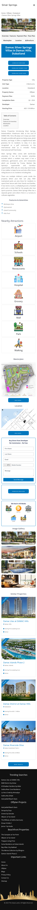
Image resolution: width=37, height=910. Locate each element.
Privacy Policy (6, 875)
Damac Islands (8, 665)
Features (13, 36)
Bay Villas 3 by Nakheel (9, 847)
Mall (18, 317)
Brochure (30, 40)
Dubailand (16, 13)
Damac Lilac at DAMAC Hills (16, 621)
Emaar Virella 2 (6, 823)
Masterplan (7, 40)
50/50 (33, 96)
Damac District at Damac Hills (16, 703)
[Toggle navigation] (34, 5)
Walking (18, 350)
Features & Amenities (9, 121)
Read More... (18, 400)
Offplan (9, 13)
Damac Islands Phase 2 (13, 662)
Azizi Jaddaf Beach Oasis (9, 799)
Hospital (18, 284)
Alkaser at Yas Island (8, 817)
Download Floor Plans (18, 73)
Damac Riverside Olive (13, 745)
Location (18, 40)
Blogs (3, 872)
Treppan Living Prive (8, 841)
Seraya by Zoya (6, 810)
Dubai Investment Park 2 (11, 748)
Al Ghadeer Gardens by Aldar (11, 786)
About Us (4, 865)
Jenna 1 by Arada (7, 826)
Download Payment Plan (19, 68)
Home (3, 13)
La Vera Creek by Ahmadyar (10, 793)
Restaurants (18, 268)
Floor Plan (31, 36)
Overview (5, 36)
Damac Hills (7, 624)
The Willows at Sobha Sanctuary (12, 820)
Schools (19, 252)
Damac (32, 104)
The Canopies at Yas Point (10, 835)
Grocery (18, 301)
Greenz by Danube (7, 814)
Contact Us (5, 878)
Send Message (18, 480)
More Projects (18, 764)
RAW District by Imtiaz (8, 783)
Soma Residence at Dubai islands (12, 844)
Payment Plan (22, 36)
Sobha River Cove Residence (10, 789)
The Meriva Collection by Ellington (12, 850)
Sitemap (4, 881)
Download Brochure (18, 63)
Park (18, 333)
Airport (18, 235)
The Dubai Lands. (14, 903)
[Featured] (18, 607)
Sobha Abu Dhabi (7, 796)
